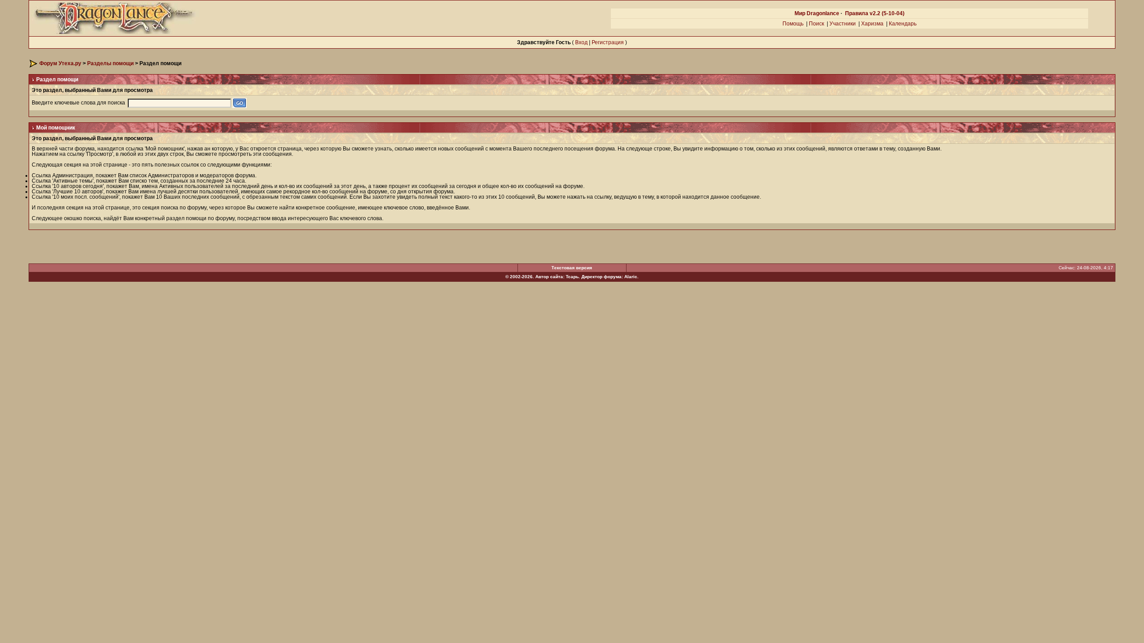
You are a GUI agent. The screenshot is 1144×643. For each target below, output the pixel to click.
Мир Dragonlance (817, 13)
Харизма (872, 24)
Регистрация (608, 42)
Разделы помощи (110, 63)
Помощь (792, 24)
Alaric (630, 276)
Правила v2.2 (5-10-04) (874, 13)
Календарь (903, 24)
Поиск (816, 24)
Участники (842, 24)
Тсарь (572, 276)
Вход (581, 42)
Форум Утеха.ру (60, 63)
